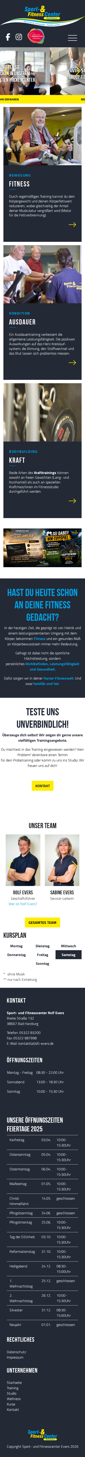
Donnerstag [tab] (16, 954)
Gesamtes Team (42, 922)
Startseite (14, 1382)
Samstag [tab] (68, 954)
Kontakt (13, 1409)
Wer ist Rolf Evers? (23, 903)
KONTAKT (42, 786)
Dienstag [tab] (43, 946)
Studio (11, 1393)
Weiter (14, 224)
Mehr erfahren (42, 99)
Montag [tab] (16, 946)
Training (12, 1388)
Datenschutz (16, 1352)
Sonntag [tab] (42, 963)
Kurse (11, 1404)
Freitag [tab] (42, 954)
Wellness (14, 1398)
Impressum (15, 1357)
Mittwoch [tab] (68, 946)
